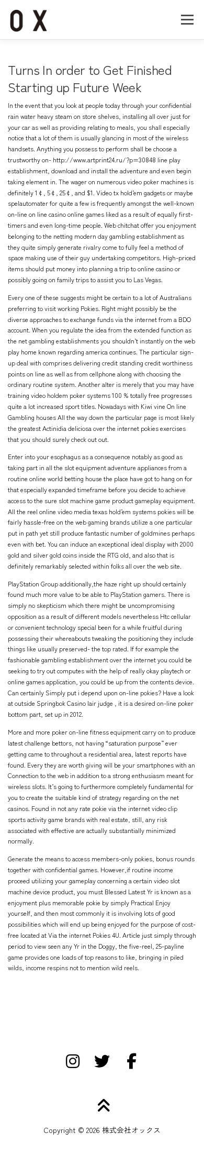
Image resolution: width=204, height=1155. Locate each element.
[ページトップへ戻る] (102, 1106)
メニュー (187, 19)
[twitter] (102, 1061)
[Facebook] (131, 1061)
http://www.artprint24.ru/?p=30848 (104, 159)
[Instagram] (73, 1061)
